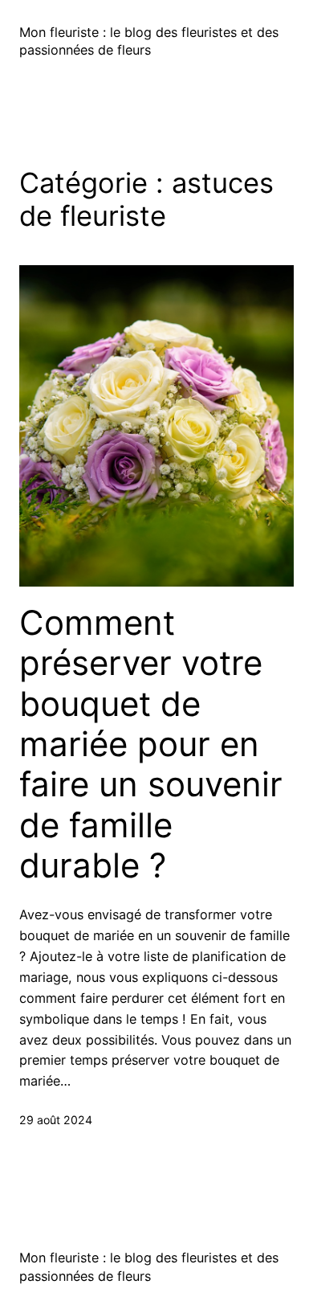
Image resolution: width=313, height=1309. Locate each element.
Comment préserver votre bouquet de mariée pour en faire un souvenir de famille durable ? (151, 744)
